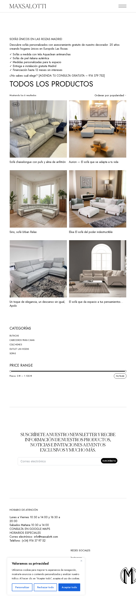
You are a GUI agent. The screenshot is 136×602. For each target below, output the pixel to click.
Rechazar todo (45, 587)
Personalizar (22, 587)
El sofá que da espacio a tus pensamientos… (96, 302)
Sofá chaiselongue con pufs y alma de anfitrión (38, 162)
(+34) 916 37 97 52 (34, 541)
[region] (46, 576)
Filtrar (120, 376)
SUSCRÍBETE (109, 460)
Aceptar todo (69, 587)
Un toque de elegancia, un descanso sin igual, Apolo (37, 304)
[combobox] (102, 95)
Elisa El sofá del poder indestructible (91, 232)
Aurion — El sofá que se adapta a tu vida (93, 162)
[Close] (81, 561)
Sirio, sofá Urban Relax (23, 232)
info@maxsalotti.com (46, 537)
